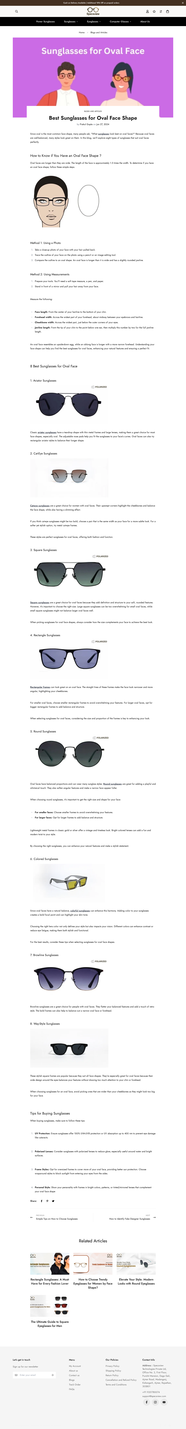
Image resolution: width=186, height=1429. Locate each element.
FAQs (71, 1389)
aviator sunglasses (47, 432)
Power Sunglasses (45, 21)
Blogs (71, 1380)
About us (73, 1370)
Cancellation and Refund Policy (121, 1380)
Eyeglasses (92, 21)
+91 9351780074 (151, 1392)
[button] (167, 11)
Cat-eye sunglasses (40, 505)
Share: (33, 1201)
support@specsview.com (154, 1396)
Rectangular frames (40, 687)
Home (82, 32)
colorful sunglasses (80, 910)
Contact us (74, 1375)
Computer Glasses (119, 21)
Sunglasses (69, 21)
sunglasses (103, 133)
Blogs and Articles (99, 32)
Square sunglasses (39, 602)
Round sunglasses (112, 784)
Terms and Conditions (116, 1384)
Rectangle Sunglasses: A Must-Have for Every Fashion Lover (50, 1281)
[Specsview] (93, 11)
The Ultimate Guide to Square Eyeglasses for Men (50, 1324)
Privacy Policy (112, 1366)
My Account (75, 1366)
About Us (145, 21)
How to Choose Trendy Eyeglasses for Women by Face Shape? (92, 1283)
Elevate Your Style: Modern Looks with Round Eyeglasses (136, 1281)
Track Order (75, 1384)
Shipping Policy (113, 1370)
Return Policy (112, 1375)
